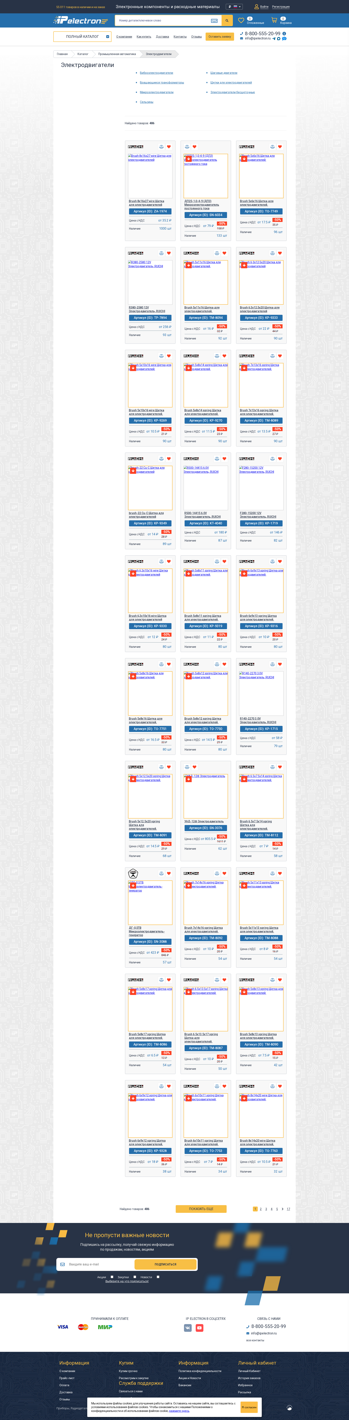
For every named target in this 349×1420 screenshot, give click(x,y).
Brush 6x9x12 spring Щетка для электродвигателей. (147, 1142)
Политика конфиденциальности (200, 1371)
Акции (101, 1277)
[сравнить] (161, 146)
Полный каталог (82, 36)
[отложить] (168, 146)
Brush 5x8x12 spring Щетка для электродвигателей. (202, 720)
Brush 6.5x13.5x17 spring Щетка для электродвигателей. (201, 1038)
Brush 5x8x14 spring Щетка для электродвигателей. (202, 412)
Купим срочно (128, 1371)
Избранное (245, 1385)
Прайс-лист (67, 1378)
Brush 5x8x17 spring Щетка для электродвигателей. (147, 1036)
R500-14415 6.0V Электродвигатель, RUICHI (202, 514)
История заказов (249, 1378)
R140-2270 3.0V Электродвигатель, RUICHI (258, 720)
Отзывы (196, 36)
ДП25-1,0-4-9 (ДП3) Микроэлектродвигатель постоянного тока (201, 204)
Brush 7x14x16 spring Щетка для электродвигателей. (203, 929)
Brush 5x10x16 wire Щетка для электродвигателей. (146, 412)
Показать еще (201, 1209)
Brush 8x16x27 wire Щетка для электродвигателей (146, 202)
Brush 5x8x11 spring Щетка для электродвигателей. (202, 617)
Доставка (162, 36)
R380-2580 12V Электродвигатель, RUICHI (147, 309)
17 (288, 1209)
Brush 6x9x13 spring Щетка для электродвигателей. (258, 617)
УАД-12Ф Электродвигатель (204, 821)
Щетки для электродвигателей (231, 82)
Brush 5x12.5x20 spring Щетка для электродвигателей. (144, 825)
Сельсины (146, 102)
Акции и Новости (190, 1378)
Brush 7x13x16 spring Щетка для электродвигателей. (259, 412)
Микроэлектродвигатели (156, 92)
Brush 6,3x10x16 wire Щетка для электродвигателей (147, 617)
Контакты (180, 36)
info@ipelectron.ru (258, 38)
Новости (146, 1277)
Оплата (64, 1385)
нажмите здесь (179, 1411)
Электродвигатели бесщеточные (232, 92)
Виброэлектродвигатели (156, 72)
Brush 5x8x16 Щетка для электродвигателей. (145, 720)
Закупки (123, 1277)
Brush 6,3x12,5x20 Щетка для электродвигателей (260, 309)
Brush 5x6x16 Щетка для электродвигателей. (256, 202)
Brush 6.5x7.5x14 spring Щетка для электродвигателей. (256, 825)
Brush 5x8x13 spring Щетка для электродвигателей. (258, 1036)
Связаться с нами (131, 1391)
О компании (124, 36)
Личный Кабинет (249, 1371)
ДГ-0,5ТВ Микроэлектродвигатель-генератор (147, 931)
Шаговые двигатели (223, 72)
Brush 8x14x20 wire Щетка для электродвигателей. (257, 1142)
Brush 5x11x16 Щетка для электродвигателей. (202, 309)
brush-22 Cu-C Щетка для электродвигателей (146, 514)
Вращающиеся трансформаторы (162, 82)
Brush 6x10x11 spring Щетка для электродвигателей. (203, 1142)
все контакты (255, 1340)
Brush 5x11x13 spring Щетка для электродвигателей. (259, 929)
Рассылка (244, 1392)
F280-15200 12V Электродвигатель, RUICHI (258, 514)
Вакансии (185, 1385)
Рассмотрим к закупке (134, 1378)
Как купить (144, 36)
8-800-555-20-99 (262, 33)
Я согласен (249, 1407)
